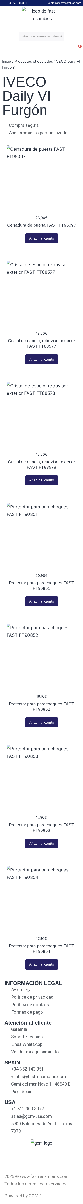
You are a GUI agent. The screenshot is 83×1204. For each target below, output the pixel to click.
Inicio (6, 61)
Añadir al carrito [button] (41, 238)
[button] (4, 50)
